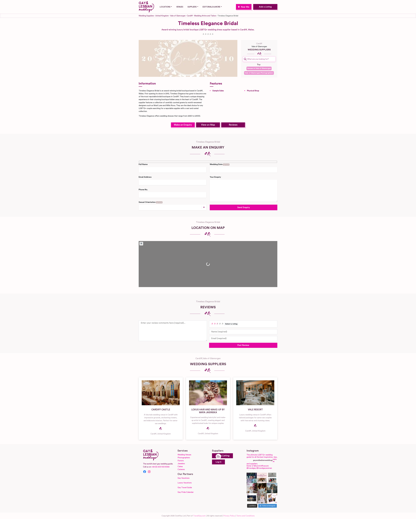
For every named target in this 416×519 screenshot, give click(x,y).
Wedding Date (219, 164)
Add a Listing (265, 7)
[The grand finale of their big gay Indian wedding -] (252, 498)
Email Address (145, 177)
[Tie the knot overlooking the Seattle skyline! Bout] (272, 498)
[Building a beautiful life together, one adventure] (272, 488)
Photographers (184, 458)
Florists (181, 461)
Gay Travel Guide (185, 487)
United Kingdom (162, 16)
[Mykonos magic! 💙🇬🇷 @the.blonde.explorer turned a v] (252, 488)
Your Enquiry (215, 177)
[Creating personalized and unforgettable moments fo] (262, 488)
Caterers (181, 469)
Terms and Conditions (245, 516)
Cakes (180, 466)
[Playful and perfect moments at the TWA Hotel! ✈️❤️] (272, 478)
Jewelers (181, 464)
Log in (218, 462)
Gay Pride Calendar (186, 492)
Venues (179, 7)
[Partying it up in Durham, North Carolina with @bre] (262, 498)
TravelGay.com (199, 516)
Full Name (143, 164)
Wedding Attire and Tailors (205, 16)
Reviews (233, 125)
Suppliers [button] (192, 7)
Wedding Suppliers (146, 16)
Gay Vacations (183, 478)
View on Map (208, 125)
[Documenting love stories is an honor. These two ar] (252, 478)
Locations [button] (165, 7)
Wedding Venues (184, 455)
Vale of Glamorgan (177, 16)
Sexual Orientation (150, 202)
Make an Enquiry (183, 125)
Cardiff (243, 7)
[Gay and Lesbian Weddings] (146, 6)
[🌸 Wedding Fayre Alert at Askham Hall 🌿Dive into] (262, 478)
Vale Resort (255, 410)
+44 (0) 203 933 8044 (160, 467)
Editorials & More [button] (211, 7)
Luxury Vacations (185, 483)
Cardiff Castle (160, 410)
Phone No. (143, 190)
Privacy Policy (229, 516)
